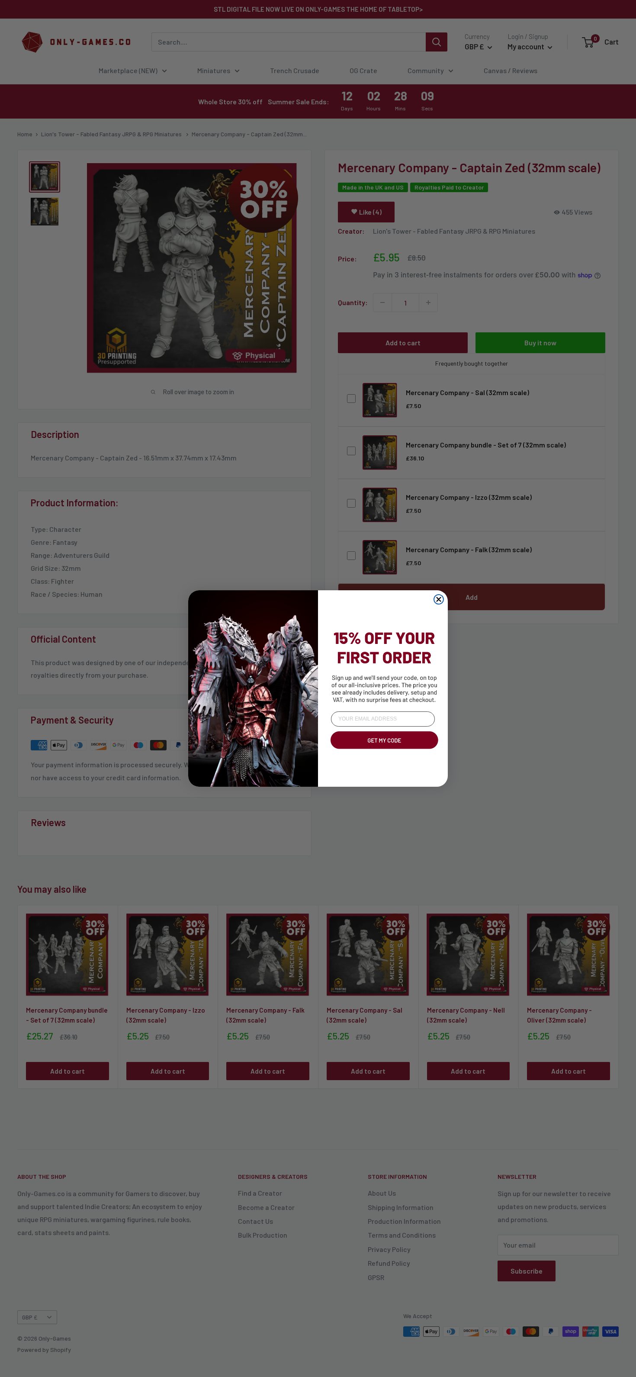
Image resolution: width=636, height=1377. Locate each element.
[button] (383, 750)
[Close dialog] (438, 599)
